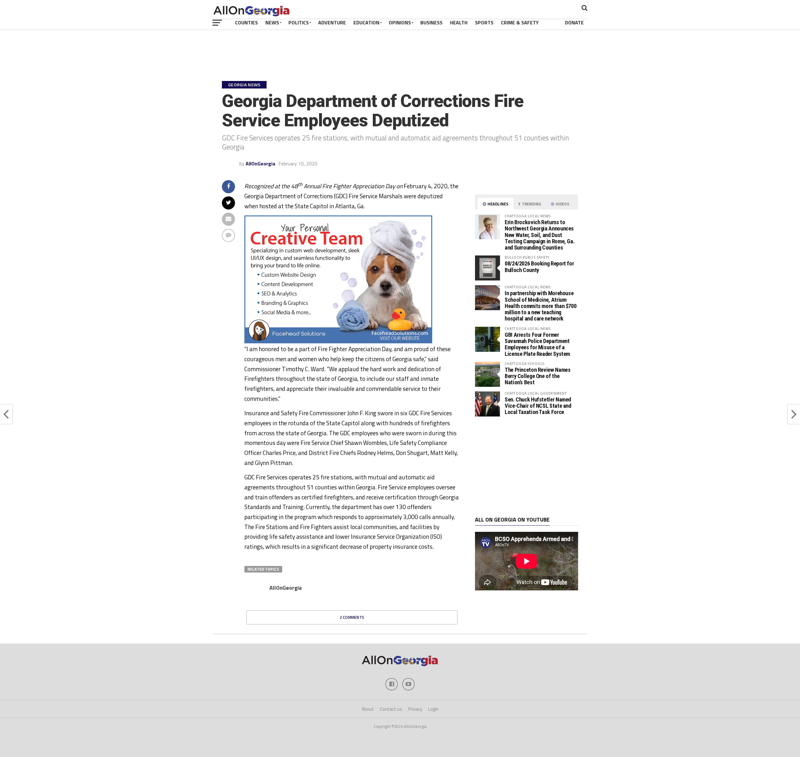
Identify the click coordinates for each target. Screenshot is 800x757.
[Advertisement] (526, 466)
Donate (574, 22)
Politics (298, 22)
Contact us (391, 709)
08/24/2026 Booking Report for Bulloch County (539, 266)
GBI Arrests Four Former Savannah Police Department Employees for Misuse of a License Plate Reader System (537, 344)
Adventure (332, 22)
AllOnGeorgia (260, 163)
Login (433, 709)
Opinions (400, 22)
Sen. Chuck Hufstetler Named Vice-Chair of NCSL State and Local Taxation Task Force (538, 405)
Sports (484, 22)
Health (459, 22)
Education (366, 22)
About (368, 709)
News (272, 22)
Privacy (415, 709)
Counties (246, 22)
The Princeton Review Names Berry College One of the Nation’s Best (537, 376)
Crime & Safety (520, 22)
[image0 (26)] (338, 341)
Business (431, 22)
